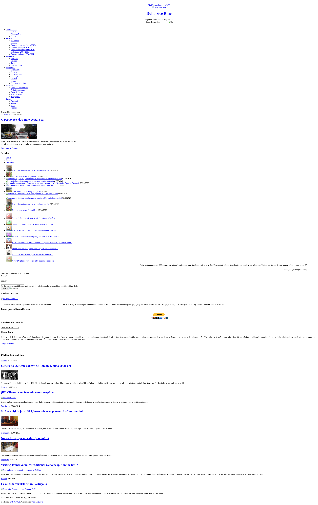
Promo (13, 81)
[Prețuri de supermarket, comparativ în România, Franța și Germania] (16, 183)
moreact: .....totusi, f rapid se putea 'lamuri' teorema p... (33, 224)
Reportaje (15, 101)
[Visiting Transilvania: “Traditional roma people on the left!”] (22, 470)
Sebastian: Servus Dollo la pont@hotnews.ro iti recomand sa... (36, 236)
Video (13, 103)
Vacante (14, 108)
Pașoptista (10, 56)
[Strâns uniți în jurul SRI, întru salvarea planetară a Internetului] (9, 425)
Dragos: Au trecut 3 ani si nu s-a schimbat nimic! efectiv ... (35, 230)
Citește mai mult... (8, 343)
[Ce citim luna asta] (10, 299)
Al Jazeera (15, 41)
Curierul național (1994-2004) (22, 54)
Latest (8, 158)
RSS (168, 5)
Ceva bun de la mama (19, 88)
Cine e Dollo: (11, 29)
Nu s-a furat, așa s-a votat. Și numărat (25, 438)
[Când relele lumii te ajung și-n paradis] (9, 191)
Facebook (162, 5)
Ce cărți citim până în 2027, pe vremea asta (41, 194)
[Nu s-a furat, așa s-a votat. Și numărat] (9, 452)
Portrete (14, 72)
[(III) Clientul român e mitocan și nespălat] (8, 398)
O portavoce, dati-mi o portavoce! (22, 119)
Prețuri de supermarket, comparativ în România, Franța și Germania (53, 183)
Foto (13, 106)
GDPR (13, 32)
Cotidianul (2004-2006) (20, 52)
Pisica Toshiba (16, 94)
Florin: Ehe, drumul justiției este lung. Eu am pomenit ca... (35, 249)
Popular (9, 160)
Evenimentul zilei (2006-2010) (23, 50)
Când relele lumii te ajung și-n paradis (27, 191)
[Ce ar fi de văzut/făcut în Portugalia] (18, 489)
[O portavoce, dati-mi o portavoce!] (19, 138)
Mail (150, 5)
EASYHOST (15, 502)
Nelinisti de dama (18, 90)
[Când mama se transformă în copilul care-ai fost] (15, 179)
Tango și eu (15, 97)
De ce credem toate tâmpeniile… (25, 176)
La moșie (14, 76)
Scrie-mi (14, 36)
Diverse (14, 79)
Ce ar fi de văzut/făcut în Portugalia (24, 483)
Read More (5, 148)
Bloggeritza (10, 67)
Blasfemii (14, 59)
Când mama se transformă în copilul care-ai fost (43, 179)
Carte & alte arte (17, 92)
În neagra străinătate (19, 83)
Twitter (155, 5)
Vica (33, 502)
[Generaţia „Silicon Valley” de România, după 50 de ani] (9, 379)
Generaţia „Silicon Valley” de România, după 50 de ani (36, 365)
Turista (8, 99)
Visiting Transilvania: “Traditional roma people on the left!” (39, 464)
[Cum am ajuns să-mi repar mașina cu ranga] (13, 181)
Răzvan (40, 502)
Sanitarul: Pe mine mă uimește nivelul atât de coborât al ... (34, 218)
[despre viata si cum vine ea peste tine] (159, 7)
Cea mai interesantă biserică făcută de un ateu (36, 185)
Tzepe (13, 63)
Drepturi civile (16, 65)
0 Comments (15, 148)
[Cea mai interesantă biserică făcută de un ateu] (12, 185)
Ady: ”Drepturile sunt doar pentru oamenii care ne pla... (34, 261)
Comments (10, 162)
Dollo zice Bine (159, 13)
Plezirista (9, 85)
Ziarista (9, 38)
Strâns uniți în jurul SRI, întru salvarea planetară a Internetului (42, 411)
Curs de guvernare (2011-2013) (23, 45)
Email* (4, 281)
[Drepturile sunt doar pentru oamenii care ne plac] (9, 170)
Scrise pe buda (16, 74)
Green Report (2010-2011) (21, 47)
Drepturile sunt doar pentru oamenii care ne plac (31, 170)
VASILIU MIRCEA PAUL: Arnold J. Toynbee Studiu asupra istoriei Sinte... (42, 243)
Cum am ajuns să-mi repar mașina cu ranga (37, 181)
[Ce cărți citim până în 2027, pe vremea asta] (15, 194)
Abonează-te (16, 34)
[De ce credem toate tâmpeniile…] (9, 176)
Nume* (4, 276)
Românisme (15, 70)
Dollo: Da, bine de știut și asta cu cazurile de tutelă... (32, 255)
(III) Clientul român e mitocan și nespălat (27, 392)
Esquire (14, 43)
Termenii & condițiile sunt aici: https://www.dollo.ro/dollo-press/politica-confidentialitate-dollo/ (40, 286)
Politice (14, 61)
